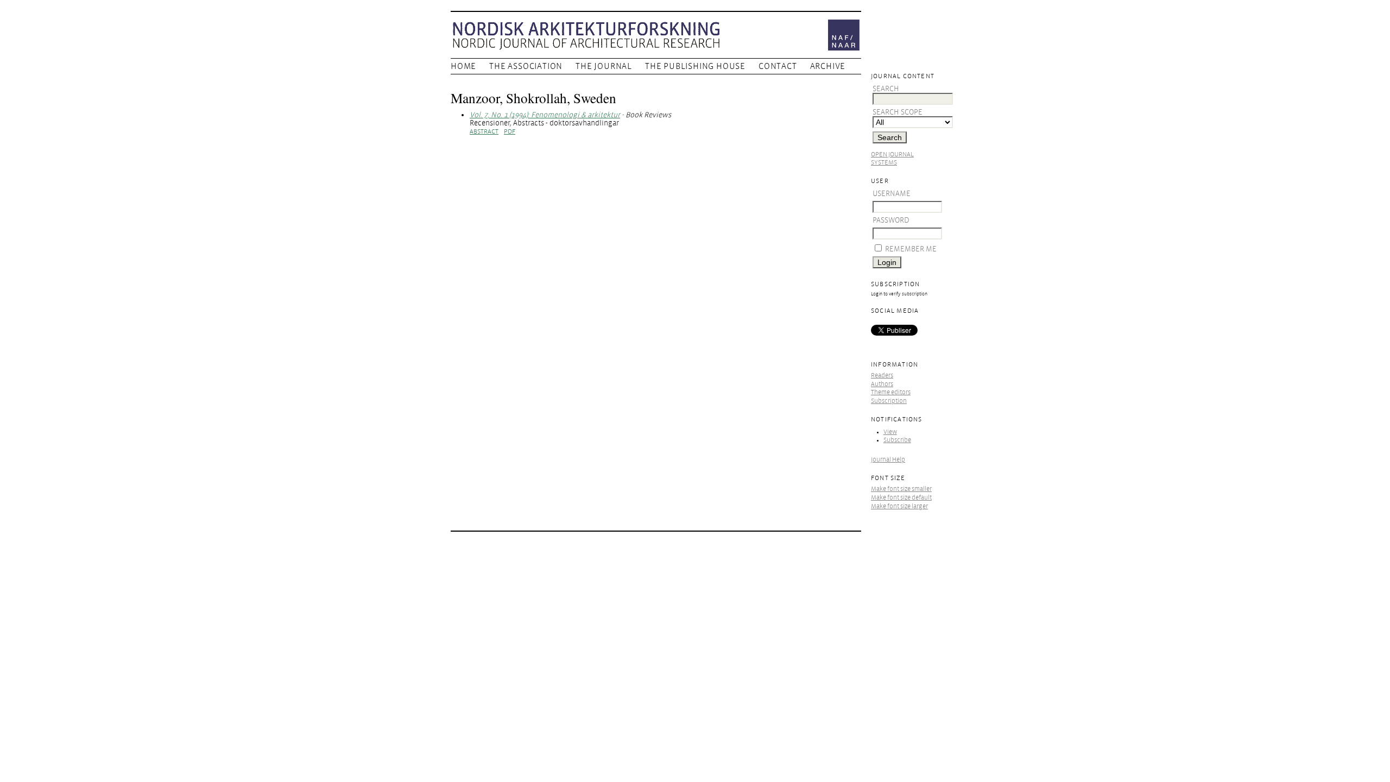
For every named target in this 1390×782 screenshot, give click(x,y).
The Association (526, 66)
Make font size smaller (901, 489)
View (890, 432)
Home (463, 66)
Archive (828, 66)
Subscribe (897, 440)
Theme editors (891, 392)
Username (892, 194)
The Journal (604, 66)
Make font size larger (899, 506)
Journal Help (888, 459)
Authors (882, 384)
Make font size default (901, 497)
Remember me (911, 249)
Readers (882, 375)
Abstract (484, 131)
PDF (509, 131)
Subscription (889, 401)
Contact (778, 66)
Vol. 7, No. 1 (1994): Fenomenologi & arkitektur (545, 115)
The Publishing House (695, 66)
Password (891, 220)
